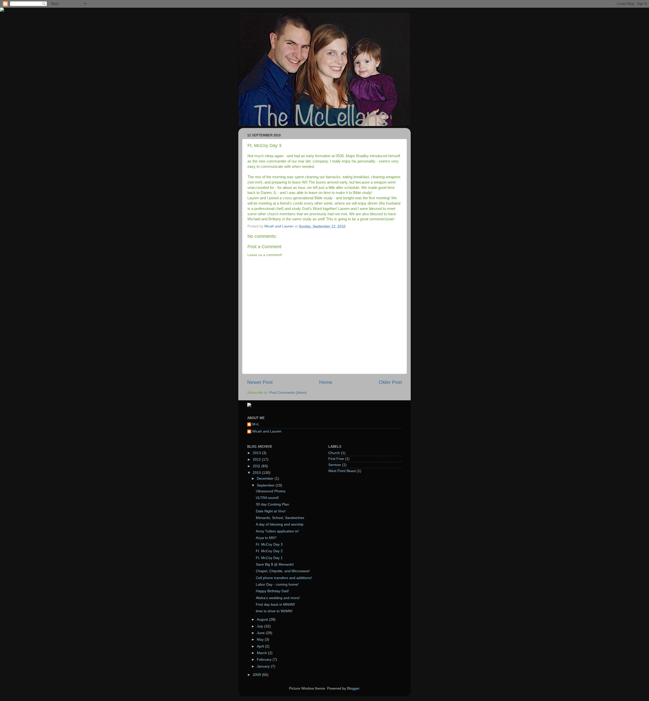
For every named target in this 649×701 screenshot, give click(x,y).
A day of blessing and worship (279, 524)
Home (325, 382)
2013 (257, 453)
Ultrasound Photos (270, 491)
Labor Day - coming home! (277, 584)
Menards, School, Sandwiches (280, 518)
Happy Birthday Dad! (272, 591)
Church (334, 453)
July (260, 626)
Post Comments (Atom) (288, 392)
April (261, 646)
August (263, 619)
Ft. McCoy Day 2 (269, 551)
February (265, 659)
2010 (257, 473)
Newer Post (260, 382)
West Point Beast (342, 471)
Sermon (334, 465)
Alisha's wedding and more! (278, 598)
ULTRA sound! (267, 498)
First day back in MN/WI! (275, 604)
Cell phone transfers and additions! (284, 578)
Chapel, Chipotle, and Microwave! (283, 571)
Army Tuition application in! (277, 531)
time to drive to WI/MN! (274, 611)
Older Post (390, 382)
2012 (257, 459)
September (266, 485)
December (266, 478)
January (264, 666)
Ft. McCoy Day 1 (269, 558)
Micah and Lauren (266, 431)
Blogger (353, 688)
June (261, 633)
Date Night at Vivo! (271, 511)
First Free (336, 459)
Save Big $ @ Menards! (275, 564)
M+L (255, 424)
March (262, 653)
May (261, 639)
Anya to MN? (266, 538)
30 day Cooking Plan (272, 504)
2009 (257, 675)
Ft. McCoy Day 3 (269, 544)
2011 (257, 466)
